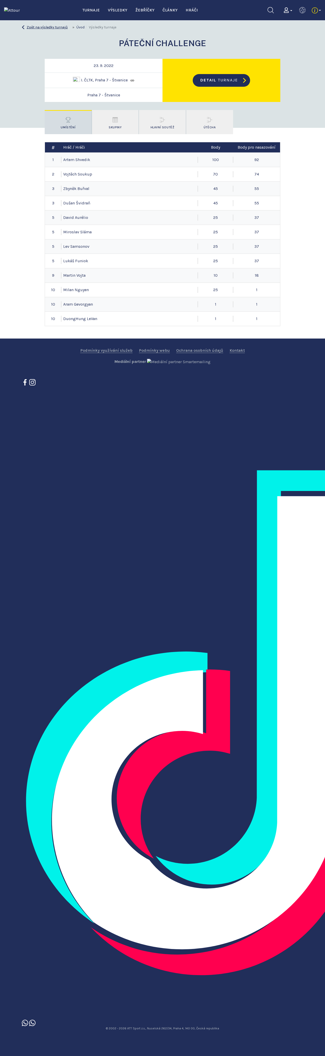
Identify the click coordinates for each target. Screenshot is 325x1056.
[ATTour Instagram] (32, 382)
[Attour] (12, 9)
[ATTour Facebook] (25, 382)
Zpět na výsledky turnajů (47, 27)
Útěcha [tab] (210, 127)
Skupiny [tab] (115, 127)
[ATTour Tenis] (32, 1022)
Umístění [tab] (68, 127)
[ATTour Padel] (25, 1022)
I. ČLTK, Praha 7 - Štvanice (104, 79)
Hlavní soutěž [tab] (162, 127)
